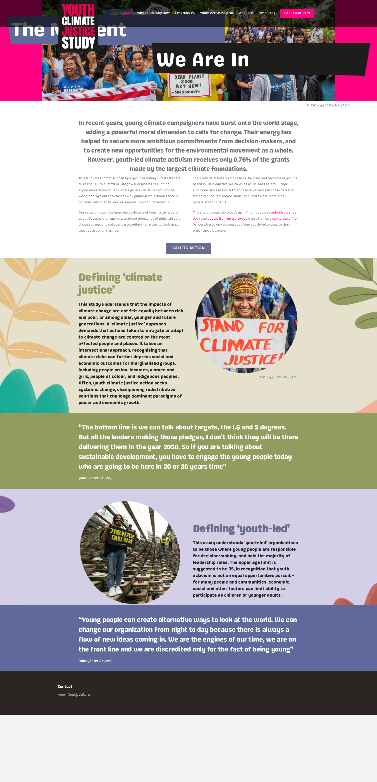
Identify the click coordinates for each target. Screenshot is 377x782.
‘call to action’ (282, 219)
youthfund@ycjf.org (74, 695)
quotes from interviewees (227, 219)
